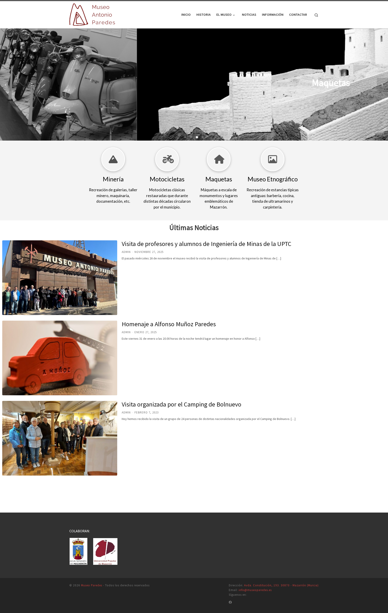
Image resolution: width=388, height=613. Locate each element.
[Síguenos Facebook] (230, 602)
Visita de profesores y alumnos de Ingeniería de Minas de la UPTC (206, 244)
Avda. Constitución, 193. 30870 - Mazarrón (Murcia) (281, 585)
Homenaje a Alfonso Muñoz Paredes (169, 324)
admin (126, 252)
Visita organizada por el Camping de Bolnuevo (181, 404)
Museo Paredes (91, 585)
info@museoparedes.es (255, 590)
